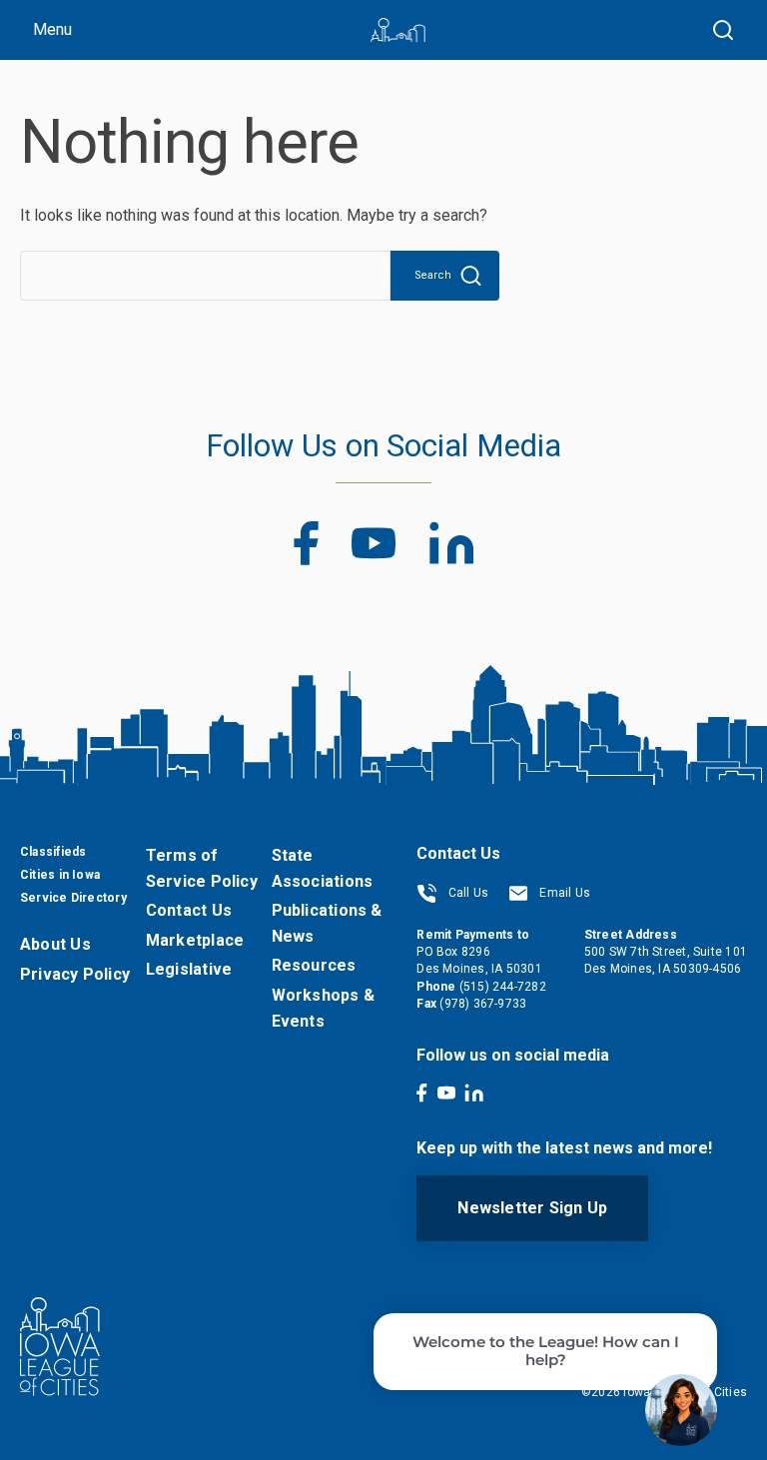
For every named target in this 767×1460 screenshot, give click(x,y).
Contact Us (189, 910)
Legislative (189, 969)
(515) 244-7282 (502, 987)
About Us (55, 944)
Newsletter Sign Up (532, 1207)
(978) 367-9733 (482, 1004)
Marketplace (195, 940)
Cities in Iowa (60, 875)
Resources (314, 965)
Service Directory (73, 898)
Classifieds (53, 852)
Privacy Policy (75, 974)
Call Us (466, 893)
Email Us (563, 893)
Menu (52, 29)
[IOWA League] (398, 30)
